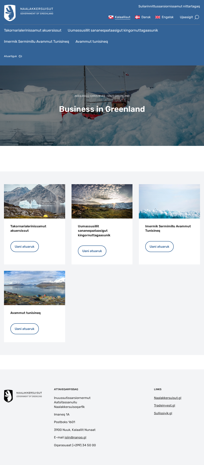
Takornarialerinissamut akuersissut (32, 30)
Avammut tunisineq (92, 41)
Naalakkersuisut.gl (167, 398)
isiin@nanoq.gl (75, 437)
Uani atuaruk (24, 246)
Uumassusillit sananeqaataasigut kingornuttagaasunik (113, 30)
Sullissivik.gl (163, 413)
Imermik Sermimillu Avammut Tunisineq (36, 41)
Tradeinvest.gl (164, 405)
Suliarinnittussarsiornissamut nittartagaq (169, 6)
